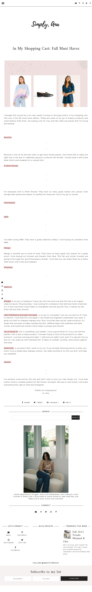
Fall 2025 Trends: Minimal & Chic (74, 537)
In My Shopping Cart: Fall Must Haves (46, 48)
